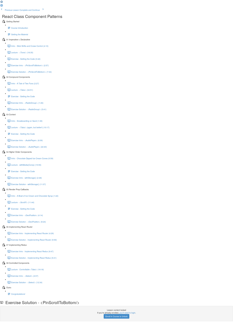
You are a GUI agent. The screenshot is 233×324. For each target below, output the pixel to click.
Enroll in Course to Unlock (116, 316)
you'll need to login (127, 312)
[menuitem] (1, 6)
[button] (1, 2)
